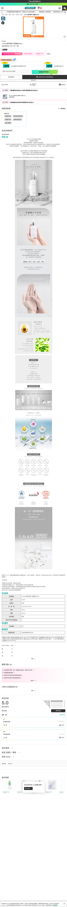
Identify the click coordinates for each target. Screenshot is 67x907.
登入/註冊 (27, 788)
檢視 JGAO (6, 757)
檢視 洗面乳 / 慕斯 (9, 752)
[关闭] (64, 904)
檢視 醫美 (6, 748)
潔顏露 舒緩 (8, 119)
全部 (3, 715)
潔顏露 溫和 (8, 116)
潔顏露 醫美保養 (17, 119)
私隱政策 (55, 905)
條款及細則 (11, 97)
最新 (6, 715)
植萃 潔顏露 (8, 122)
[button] (64, 8)
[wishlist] (14, 46)
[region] (33, 904)
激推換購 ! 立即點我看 (37, 12)
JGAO (4, 41)
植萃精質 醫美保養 (18, 116)
